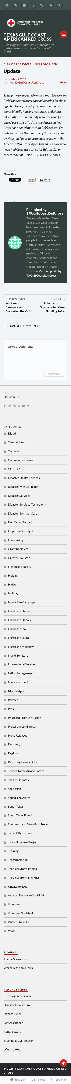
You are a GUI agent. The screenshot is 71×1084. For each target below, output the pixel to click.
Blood (12, 433)
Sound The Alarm (19, 797)
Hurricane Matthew (21, 646)
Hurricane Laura (18, 637)
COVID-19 (15, 469)
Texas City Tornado (20, 833)
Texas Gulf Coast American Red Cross (28, 37)
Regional (13, 753)
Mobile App (16, 691)
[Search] (59, 5)
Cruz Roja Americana (17, 996)
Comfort (13, 451)
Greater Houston (19, 558)
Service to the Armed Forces (26, 771)
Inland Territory (18, 655)
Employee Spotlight (20, 531)
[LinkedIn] (18, 406)
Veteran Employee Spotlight (26, 895)
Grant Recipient (18, 549)
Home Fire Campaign (22, 602)
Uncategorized (45, 64)
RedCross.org (12, 1031)
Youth (12, 931)
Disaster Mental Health (23, 486)
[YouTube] (23, 406)
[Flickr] (27, 406)
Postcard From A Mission (24, 717)
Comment (54, 373)
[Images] (24, 5)
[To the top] (63, 1063)
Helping (13, 575)
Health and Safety (19, 566)
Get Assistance (13, 1022)
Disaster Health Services (24, 478)
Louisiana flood (18, 682)
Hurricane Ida (17, 629)
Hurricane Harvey (19, 620)
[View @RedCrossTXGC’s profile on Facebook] (5, 406)
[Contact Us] (41, 5)
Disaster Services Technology (27, 504)
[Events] (33, 5)
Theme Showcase (15, 959)
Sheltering (14, 788)
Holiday (13, 593)
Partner (13, 700)
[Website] (50, 5)
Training (13, 851)
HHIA (12, 584)
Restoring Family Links (22, 762)
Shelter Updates (18, 780)
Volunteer (14, 904)
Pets (11, 709)
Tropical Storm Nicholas (24, 877)
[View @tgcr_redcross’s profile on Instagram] (14, 406)
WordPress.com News (18, 968)
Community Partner (21, 460)
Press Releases (17, 735)
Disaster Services (17, 64)
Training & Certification (19, 1040)
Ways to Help (12, 1049)
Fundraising (15, 540)
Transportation (18, 859)
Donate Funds (13, 1013)
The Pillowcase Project (23, 842)
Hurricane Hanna (19, 611)
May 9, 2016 (18, 79)
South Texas (15, 806)
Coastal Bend (16, 442)
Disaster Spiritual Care (22, 513)
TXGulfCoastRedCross (29, 82)
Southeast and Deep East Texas (28, 824)
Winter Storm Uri (19, 922)
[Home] (7, 5)
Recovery (14, 744)
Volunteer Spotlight (20, 913)
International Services (22, 664)
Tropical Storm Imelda (22, 868)
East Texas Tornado (20, 522)
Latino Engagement (20, 673)
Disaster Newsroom (17, 1005)
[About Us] (15, 5)
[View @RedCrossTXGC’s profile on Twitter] (9, 406)
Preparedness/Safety (21, 726)
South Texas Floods (20, 815)
